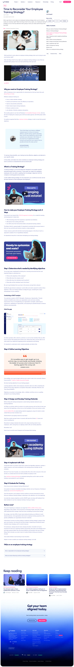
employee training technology (13, 476)
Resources (37, 1)
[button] (49, 21)
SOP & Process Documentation (35, 633)
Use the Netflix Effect (9, 411)
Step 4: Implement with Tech (52, 43)
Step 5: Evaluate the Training (52, 45)
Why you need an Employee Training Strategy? (56, 28)
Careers (58, 635)
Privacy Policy (25, 661)
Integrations (23, 637)
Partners (45, 638)
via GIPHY (6, 83)
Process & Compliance (36, 637)
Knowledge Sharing (36, 639)
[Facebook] (10, 642)
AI (36, 418)
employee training (23, 119)
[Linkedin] (14, 642)
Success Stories (47, 640)
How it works (23, 633)
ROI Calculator (46, 637)
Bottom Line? (49, 47)
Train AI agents (35, 645)
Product (16, 1)
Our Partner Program (59, 637)
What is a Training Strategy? (52, 30)
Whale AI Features (24, 635)
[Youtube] (16, 642)
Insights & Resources (48, 635)
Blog (4, 28)
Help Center (23, 640)
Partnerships (45, 1)
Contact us (57, 633)
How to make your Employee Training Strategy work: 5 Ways (56, 33)
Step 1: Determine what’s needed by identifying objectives (56, 37)
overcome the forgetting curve (16, 490)
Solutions (23, 1)
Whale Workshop (47, 633)
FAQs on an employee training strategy (54, 49)
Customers (30, 1)
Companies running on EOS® (36, 643)
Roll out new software (36, 641)
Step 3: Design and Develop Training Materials (56, 41)
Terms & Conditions (32, 661)
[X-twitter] (12, 642)
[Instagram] (13, 644)
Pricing (52, 1)
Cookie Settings (41, 661)
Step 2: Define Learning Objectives (54, 39)
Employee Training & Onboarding (36, 635)
